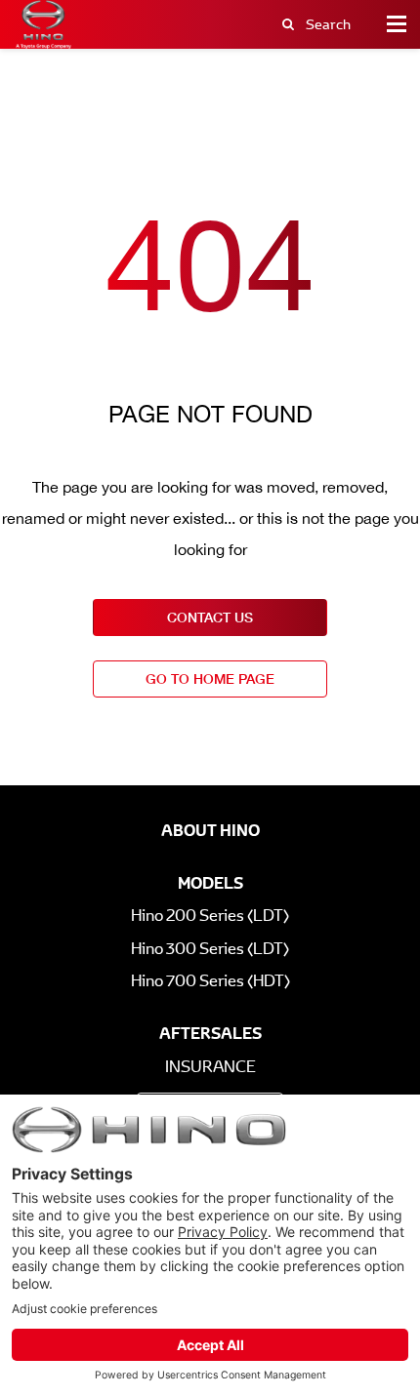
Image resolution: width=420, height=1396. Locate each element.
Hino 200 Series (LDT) (210, 915)
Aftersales (210, 1033)
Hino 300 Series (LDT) (210, 948)
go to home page (210, 678)
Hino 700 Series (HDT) (210, 981)
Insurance (210, 1067)
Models (210, 883)
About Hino (210, 830)
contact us (210, 617)
